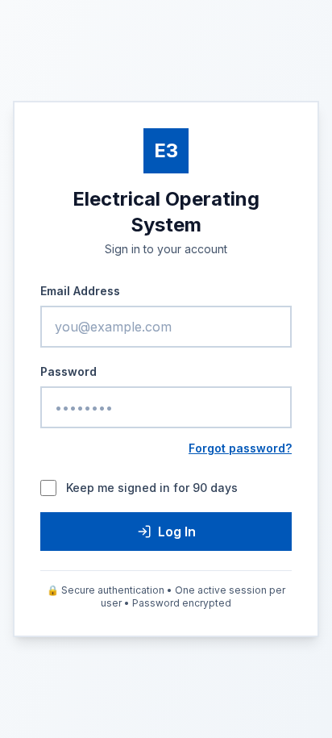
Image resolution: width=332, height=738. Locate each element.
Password (68, 371)
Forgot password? (240, 448)
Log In (177, 531)
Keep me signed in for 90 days (152, 487)
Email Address (80, 291)
